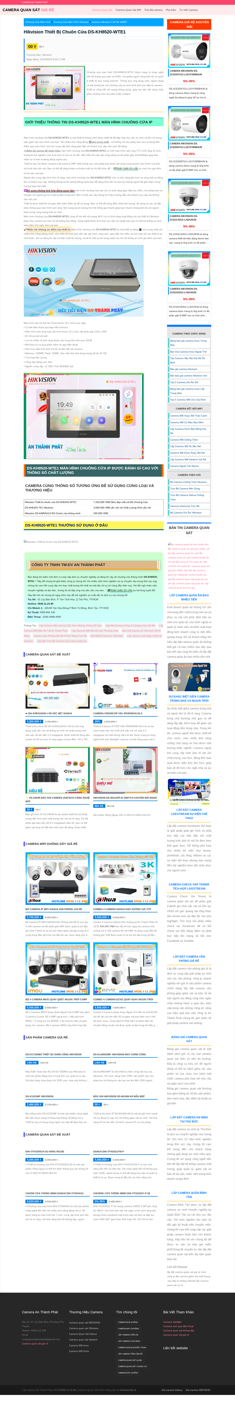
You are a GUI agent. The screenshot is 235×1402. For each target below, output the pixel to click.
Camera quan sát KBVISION (84, 1322)
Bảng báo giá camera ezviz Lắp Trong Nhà (187, 391)
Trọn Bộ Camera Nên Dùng (185, 488)
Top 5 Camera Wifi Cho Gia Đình (188, 399)
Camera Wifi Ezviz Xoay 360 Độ (187, 452)
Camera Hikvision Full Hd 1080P (109, 22)
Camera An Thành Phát (40, 1312)
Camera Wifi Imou (79, 1345)
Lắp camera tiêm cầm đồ (130, 1354)
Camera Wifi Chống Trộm (184, 439)
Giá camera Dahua (172, 1390)
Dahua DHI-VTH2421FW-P (108, 1151)
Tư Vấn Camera (188, 9)
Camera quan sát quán (130, 1360)
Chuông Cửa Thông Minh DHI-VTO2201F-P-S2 (121, 1193)
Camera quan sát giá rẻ (35, 1343)
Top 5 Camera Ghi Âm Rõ (184, 382)
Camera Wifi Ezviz (79, 1351)
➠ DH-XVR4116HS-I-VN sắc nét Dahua (48, 713)
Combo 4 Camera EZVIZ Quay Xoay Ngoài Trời (123, 999)
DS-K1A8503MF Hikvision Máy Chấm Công (119, 1054)
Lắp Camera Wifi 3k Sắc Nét (185, 446)
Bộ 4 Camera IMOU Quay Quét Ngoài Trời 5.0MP (56, 999)
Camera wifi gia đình (128, 1329)
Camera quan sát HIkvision (84, 1328)
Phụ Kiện (171, 9)
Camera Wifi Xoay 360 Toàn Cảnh (188, 415)
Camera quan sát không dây (178, 1330)
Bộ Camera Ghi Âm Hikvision (186, 512)
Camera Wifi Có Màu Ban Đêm (187, 422)
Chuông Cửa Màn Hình (38, 22)
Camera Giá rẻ (128, 1390)
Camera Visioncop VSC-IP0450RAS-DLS (117, 713)
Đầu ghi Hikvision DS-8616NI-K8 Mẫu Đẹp (119, 1096)
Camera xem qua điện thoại (178, 1326)
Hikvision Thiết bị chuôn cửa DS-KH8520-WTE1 (75, 31)
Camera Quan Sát (28, 10)
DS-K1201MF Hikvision (39, 1096)
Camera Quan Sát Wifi (128, 9)
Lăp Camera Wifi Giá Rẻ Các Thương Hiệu (95, 630)
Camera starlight (172, 1322)
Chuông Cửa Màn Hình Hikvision (71, 22)
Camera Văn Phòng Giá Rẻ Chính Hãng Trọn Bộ (60, 635)
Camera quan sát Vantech (83, 1339)
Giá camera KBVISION (198, 1390)
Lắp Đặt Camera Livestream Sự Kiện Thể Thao (189, 814)
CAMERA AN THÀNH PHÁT (35, 2)
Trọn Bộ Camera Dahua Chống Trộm (187, 497)
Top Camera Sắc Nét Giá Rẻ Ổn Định (187, 360)
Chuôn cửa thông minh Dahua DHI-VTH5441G (54, 1193)
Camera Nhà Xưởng (128, 1322)
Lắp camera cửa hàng (129, 1341)
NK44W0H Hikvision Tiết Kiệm (107, 635)
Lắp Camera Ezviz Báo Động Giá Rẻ (188, 431)
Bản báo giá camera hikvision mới (188, 375)
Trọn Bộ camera (153, 9)
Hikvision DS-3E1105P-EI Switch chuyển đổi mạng (125, 797)
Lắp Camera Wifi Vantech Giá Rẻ (188, 459)
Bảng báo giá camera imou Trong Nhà (188, 342)
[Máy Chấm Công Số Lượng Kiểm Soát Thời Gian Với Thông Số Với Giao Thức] (57, 1186)
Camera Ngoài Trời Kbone (184, 466)
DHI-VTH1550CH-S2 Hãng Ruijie (44, 1151)
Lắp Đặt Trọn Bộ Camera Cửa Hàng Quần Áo (62, 641)
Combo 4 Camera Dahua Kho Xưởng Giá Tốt (122, 909)
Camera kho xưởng (128, 1373)
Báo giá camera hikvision (183, 369)
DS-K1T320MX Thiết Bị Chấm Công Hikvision (53, 1054)
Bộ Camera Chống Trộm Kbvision (188, 482)
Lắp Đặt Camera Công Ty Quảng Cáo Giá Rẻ (130, 625)
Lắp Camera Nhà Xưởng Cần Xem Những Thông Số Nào (70, 625)
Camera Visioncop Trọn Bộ (184, 506)
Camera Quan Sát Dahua (83, 1334)
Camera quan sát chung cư (132, 1366)
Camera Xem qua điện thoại (132, 1347)
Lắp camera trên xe (128, 1335)
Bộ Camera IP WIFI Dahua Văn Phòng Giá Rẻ (53, 909)
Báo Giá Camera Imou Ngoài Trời (188, 351)
